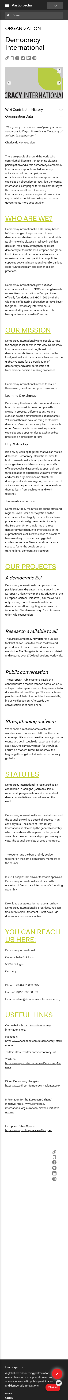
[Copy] (7, 59)
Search (9, 1397)
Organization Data (19, 116)
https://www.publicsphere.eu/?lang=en (28, 1130)
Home (8, 1393)
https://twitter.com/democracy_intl (35, 1052)
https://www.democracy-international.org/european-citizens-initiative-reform (32, 1108)
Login (54, 5)
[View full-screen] (59, 70)
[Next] (59, 83)
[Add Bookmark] (12, 58)
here (22, 916)
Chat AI (54, 1386)
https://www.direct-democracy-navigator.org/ (32, 1085)
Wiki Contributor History (24, 109)
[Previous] (9, 83)
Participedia (22, 5)
